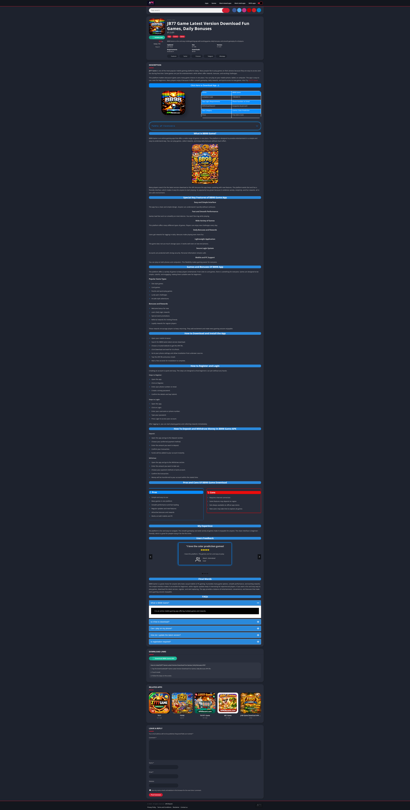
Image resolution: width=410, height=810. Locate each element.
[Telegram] (259, 10)
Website (151, 781)
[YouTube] (249, 10)
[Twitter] (239, 10)
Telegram (210, 56)
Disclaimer (176, 807)
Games (214, 3)
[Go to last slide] (150, 556)
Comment (152, 738)
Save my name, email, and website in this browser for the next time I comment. (176, 790)
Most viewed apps (225, 3)
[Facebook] (234, 10)
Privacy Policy (151, 807)
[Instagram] (244, 10)
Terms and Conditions (164, 807)
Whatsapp (222, 56)
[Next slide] (259, 556)
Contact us (184, 807)
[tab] (202, 573)
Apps (206, 3)
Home (169, 20)
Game (182, 36)
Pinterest (198, 56)
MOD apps (252, 3)
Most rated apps (240, 3)
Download (159, 37)
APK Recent (169, 804)
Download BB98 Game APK (164, 658)
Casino (175, 36)
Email (151, 772)
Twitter (185, 56)
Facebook (173, 56)
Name (151, 763)
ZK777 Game (253, 80)
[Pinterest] (254, 10)
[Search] (226, 10)
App (173, 20)
